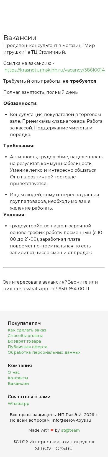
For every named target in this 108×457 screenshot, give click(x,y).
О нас (14, 372)
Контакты (18, 377)
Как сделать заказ (27, 330)
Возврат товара (24, 341)
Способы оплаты (25, 335)
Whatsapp (18, 403)
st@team (70, 430)
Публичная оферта (27, 346)
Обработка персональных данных (44, 352)
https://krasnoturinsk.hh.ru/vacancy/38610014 (54, 70)
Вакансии (18, 383)
